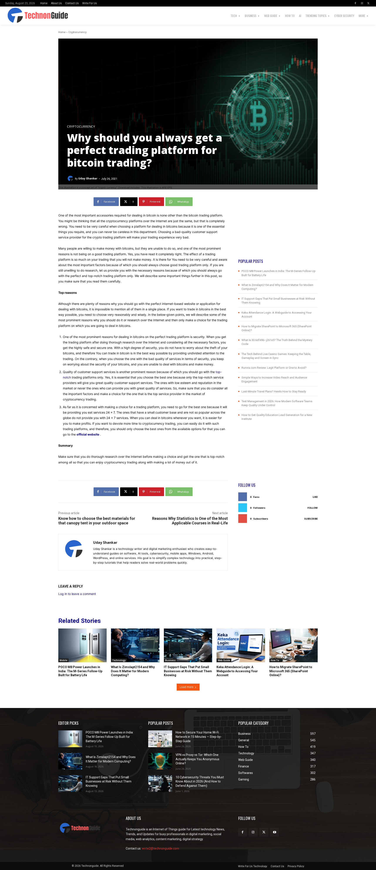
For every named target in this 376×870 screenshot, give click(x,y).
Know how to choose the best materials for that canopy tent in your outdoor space (96, 520)
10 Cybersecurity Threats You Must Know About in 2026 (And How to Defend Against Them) (200, 781)
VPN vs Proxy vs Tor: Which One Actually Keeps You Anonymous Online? (197, 759)
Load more (186, 687)
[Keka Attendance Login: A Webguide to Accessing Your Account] (241, 645)
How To (275, 660)
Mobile (63, 660)
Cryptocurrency (77, 32)
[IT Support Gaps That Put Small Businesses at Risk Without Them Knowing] (188, 645)
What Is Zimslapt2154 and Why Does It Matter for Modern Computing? (133, 671)
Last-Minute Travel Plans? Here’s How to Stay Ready (274, 391)
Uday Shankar (87, 178)
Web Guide (224, 660)
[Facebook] (355, 3)
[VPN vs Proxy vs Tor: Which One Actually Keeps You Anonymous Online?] (160, 761)
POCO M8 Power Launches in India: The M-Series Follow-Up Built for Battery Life (80, 671)
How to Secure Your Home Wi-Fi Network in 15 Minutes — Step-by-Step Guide (199, 737)
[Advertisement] (278, 227)
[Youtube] (274, 832)
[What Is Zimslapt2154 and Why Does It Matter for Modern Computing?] (135, 645)
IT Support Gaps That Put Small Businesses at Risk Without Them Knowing (188, 671)
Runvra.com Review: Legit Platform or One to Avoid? (274, 367)
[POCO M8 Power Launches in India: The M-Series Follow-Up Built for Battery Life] (82, 645)
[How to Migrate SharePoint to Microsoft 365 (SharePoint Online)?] (293, 645)
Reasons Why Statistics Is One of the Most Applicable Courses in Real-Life (190, 520)
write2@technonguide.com (160, 848)
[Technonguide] (15, 16)
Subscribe (311, 518)
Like (315, 496)
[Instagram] (361, 3)
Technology (119, 660)
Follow (312, 507)
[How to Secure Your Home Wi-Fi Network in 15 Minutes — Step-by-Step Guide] (160, 738)
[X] (368, 3)
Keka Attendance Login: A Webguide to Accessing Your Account (237, 671)
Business (170, 660)
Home (61, 32)
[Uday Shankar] (71, 178)
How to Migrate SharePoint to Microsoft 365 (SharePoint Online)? (290, 671)
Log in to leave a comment (77, 594)
